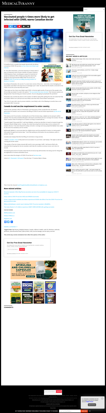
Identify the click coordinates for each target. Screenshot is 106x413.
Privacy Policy (53, 407)
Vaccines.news (37, 155)
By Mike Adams (80, 132)
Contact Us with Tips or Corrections (53, 403)
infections (51, 229)
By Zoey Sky (79, 150)
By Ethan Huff (79, 61)
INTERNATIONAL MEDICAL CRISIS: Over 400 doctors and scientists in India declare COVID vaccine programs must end (87, 142)
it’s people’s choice (13, 139)
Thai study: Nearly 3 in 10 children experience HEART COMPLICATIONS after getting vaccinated (29, 207)
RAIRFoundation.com (9, 213)
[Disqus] (33, 327)
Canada (31, 229)
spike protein (25, 231)
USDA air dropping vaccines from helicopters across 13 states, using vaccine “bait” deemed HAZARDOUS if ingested (86, 130)
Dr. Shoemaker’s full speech (16, 158)
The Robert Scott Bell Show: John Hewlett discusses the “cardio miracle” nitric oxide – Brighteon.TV (86, 153)
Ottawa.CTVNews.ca (9, 215)
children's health (38, 229)
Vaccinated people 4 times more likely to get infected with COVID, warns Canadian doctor (85, 105)
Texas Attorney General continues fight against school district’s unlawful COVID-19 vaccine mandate (86, 124)
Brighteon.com (43, 185)
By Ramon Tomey (80, 78)
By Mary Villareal (80, 166)
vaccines (52, 231)
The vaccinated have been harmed (39, 92)
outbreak (56, 229)
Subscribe (84, 411)
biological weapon (24, 229)
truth (31, 231)
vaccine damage (37, 231)
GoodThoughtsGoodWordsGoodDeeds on (28, 185)
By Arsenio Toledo (80, 107)
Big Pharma (15, 229)
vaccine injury (46, 231)
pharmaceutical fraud (15, 231)
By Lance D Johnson (80, 90)
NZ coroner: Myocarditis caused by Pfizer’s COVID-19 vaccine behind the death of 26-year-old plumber (86, 99)
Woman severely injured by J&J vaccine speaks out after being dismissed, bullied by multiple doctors (86, 88)
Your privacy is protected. (11, 253)
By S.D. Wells (79, 173)
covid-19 (46, 229)
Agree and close (92, 404)
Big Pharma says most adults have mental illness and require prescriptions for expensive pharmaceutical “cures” (86, 65)
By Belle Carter (80, 155)
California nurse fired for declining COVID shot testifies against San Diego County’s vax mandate (86, 76)
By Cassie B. (79, 126)
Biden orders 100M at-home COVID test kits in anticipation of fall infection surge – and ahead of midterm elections (87, 164)
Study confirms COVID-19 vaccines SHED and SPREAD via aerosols (21, 196)
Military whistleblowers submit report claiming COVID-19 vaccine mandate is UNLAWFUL (27, 204)
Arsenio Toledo (16, 23)
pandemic (6, 231)
